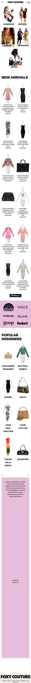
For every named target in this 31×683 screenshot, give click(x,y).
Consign (23, 681)
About (4, 681)
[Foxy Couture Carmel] (15, 2)
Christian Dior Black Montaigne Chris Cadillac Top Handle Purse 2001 (8, 211)
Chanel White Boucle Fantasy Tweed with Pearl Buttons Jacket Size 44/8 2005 (23, 284)
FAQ (27, 681)
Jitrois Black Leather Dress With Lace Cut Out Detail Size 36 (8, 283)
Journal (13, 681)
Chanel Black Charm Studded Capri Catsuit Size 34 (22, 144)
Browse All (15, 295)
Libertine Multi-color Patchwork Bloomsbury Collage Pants (8, 144)
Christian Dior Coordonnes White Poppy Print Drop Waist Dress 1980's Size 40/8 (8, 108)
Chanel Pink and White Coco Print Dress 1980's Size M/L (22, 247)
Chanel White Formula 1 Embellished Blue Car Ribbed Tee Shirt (23, 212)
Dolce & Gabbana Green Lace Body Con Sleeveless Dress (23, 107)
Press (18, 681)
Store (8, 681)
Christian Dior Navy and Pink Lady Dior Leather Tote (23, 177)
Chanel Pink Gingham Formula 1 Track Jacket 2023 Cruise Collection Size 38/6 (8, 248)
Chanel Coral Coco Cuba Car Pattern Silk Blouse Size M (8, 177)
